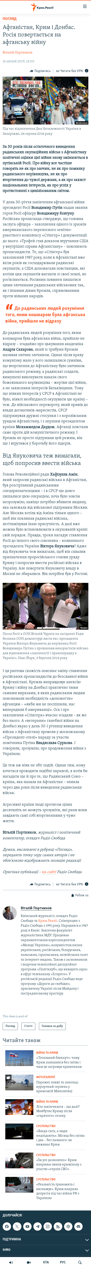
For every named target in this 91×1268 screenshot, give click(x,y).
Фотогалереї (45, 1077)
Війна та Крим (47, 1053)
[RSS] (58, 1226)
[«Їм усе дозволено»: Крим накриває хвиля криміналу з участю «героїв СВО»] (19, 1160)
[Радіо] (11, 1262)
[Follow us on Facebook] (7, 1226)
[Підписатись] (78, 1226)
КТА (46, 1262)
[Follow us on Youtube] (27, 1226)
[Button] (40, 71)
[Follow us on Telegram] (37, 1226)
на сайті (49, 872)
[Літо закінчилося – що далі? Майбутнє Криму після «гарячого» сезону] (19, 1107)
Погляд (10, 19)
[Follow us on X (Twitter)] (17, 1226)
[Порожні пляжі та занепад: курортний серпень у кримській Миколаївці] (19, 1082)
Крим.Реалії (47, 921)
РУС (63, 1262)
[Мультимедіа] (28, 1262)
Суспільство (45, 1126)
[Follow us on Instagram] (48, 1226)
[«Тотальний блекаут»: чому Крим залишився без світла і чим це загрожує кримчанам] (19, 1058)
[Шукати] (80, 1262)
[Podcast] (68, 1226)
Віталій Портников (17, 52)
